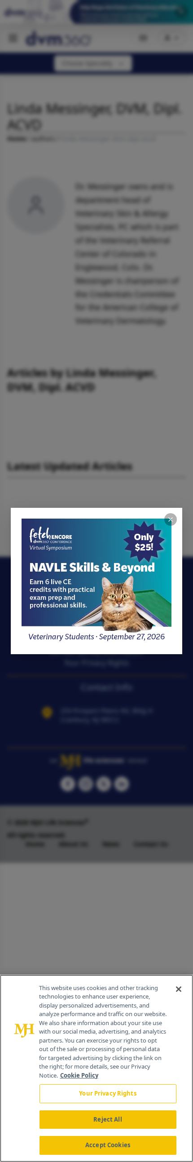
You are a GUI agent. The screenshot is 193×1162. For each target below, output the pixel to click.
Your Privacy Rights (107, 1093)
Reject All (107, 1119)
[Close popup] (170, 519)
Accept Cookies (107, 1145)
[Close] (179, 989)
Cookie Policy (79, 1075)
